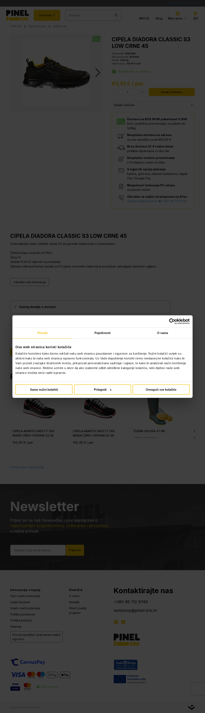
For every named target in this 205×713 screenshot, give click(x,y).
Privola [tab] (42, 333)
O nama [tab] (162, 333)
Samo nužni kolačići (44, 389)
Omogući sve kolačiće (161, 389)
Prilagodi (100, 389)
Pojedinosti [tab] (102, 333)
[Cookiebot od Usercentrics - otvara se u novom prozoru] (172, 321)
